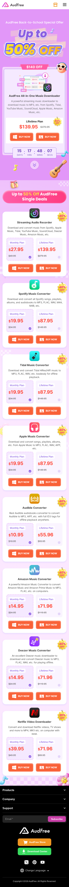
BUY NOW (24, 136)
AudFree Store (37, 842)
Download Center (37, 851)
